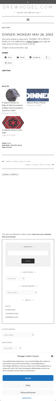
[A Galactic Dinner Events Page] (13, 122)
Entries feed (10, 310)
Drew (9, 143)
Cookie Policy (26, 398)
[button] (52, 356)
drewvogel (9, 147)
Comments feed (11, 313)
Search (28, 261)
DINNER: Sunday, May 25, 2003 (18, 161)
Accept (28, 378)
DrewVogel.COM (28, 7)
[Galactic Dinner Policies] (38, 95)
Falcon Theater (32, 42)
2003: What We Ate (16, 145)
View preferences (28, 392)
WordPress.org (11, 317)
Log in (7, 306)
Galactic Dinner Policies (36, 102)
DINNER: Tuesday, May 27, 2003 (37, 165)
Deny (28, 385)
